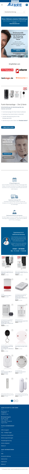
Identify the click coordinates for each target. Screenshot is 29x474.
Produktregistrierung (6, 440)
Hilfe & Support (5, 430)
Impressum (4, 461)
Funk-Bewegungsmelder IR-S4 (21, 321)
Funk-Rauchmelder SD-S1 (20, 371)
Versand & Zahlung (6, 456)
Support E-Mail (4, 422)
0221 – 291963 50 (8, 421)
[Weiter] (17, 401)
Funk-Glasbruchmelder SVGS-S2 (21, 347)
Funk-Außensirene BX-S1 (6, 295)
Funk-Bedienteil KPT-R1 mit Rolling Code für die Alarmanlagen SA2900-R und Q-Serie (7, 322)
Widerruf (3, 446)
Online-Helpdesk (5, 443)
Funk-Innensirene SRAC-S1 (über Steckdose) (6, 372)
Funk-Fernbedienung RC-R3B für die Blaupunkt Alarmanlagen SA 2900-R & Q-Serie (7, 348)
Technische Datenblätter (7, 435)
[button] (2, 5)
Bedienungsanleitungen (7, 438)
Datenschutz (4, 459)
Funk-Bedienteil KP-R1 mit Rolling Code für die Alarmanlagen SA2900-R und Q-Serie (21, 297)
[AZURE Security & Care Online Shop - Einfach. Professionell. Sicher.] (14, 5)
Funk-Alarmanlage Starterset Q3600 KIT (7, 273)
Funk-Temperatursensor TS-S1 (7, 394)
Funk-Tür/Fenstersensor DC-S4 (21, 394)
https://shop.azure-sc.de (14, 23)
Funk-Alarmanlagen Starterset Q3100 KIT (21, 273)
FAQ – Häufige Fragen (6, 432)
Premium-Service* (23, 120)
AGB (2, 453)
